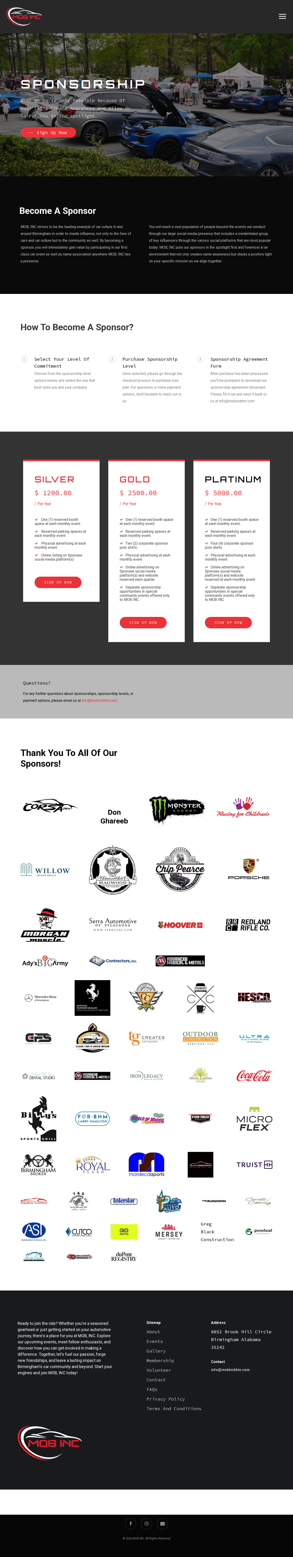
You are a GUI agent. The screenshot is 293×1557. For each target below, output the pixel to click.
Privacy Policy (165, 1399)
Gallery (156, 1351)
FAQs (151, 1389)
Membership (160, 1360)
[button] (282, 16)
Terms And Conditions (173, 1408)
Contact (156, 1379)
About (153, 1331)
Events (154, 1341)
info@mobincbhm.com (99, 700)
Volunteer (158, 1370)
